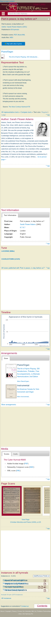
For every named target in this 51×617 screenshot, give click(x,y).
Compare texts (26, 112)
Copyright (8, 611)
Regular (44, 112)
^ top (48, 115)
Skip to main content (7, 1)
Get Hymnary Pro (28, 614)
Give (20, 614)
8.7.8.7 (22, 227)
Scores (6, 454)
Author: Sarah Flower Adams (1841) (14, 27)
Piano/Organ (7, 52)
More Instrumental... (23, 396)
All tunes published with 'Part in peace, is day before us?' (23, 268)
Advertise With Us (30, 611)
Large (3, 115)
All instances (6, 598)
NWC (32, 467)
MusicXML (21, 35)
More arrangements (8, 405)
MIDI (11, 37)
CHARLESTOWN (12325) (10, 259)
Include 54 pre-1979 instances (12, 595)
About (2, 611)
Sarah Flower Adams (28, 224)
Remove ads (6, 5)
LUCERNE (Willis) (8, 251)
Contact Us (21, 611)
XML (18, 471)
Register (45, 8)
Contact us (25, 606)
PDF (15, 35)
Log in (36, 8)
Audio (15, 454)
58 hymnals (15, 29)
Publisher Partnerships (44, 611)
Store (6, 358)
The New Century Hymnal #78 (19, 107)
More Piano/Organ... (23, 381)
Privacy (14, 611)
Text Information (10, 215)
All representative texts (10, 112)
